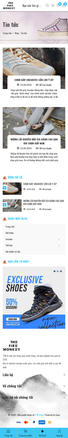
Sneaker (32, 239)
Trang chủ (7, 33)
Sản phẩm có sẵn (12, 251)
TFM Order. (39, 415)
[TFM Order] (9, 5)
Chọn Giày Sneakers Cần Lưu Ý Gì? (34, 80)
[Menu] (53, 5)
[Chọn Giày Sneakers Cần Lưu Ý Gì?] (34, 68)
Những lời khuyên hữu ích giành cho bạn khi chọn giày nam (34, 141)
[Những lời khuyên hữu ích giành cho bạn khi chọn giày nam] (34, 128)
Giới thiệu (9, 233)
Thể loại (32, 245)
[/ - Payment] (18, 422)
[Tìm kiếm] (47, 5)
